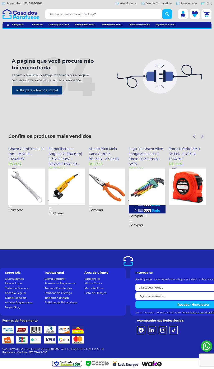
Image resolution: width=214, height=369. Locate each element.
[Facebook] (141, 330)
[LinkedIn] (152, 330)
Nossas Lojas (189, 3)
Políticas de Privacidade (61, 302)
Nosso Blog (12, 307)
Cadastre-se (92, 278)
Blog (209, 3)
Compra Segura (15, 293)
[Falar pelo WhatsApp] (206, 346)
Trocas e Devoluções (58, 288)
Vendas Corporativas (159, 3)
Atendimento (128, 3)
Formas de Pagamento (60, 283)
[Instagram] (163, 330)
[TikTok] (173, 330)
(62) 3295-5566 (33, 3)
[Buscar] (167, 14)
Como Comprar (55, 278)
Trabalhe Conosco (17, 288)
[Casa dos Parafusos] (21, 14)
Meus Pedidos (93, 288)
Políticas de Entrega (58, 293)
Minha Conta (93, 283)
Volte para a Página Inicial (37, 90)
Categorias (18, 24)
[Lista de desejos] (195, 14)
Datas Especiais (15, 297)
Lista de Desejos (95, 293)
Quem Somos (14, 278)
